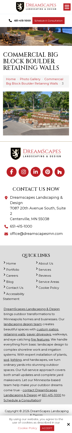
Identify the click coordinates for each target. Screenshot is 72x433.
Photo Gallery (30, 79)
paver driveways (39, 334)
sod (6, 360)
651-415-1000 (22, 20)
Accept (47, 428)
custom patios (47, 329)
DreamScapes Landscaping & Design (32, 309)
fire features (40, 339)
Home (11, 79)
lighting (16, 360)
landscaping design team (23, 324)
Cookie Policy (27, 428)
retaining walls (14, 334)
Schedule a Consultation (48, 20)
